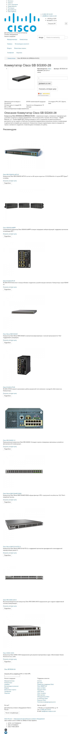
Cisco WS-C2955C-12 (9, 440)
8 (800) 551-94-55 (47, 14)
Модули (9, 48)
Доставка (39, 682)
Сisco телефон (41, 693)
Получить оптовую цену (10, 180)
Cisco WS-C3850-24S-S (9, 600)
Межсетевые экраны (20, 48)
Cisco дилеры (41, 695)
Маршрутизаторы (12, 39)
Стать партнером (13, 4)
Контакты (10, 1)
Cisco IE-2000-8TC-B (9, 281)
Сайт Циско (40, 691)
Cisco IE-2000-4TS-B (9, 387)
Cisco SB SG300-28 (9, 669)
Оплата (39, 681)
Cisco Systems (12, 11)
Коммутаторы (24, 39)
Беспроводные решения (22, 44)
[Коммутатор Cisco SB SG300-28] (21, 78)
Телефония (10, 52)
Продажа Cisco (41, 689)
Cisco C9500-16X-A (8, 653)
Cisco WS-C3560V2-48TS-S (11, 174)
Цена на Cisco (41, 688)
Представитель (12, 6)
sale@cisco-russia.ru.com (49, 16)
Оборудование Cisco (43, 696)
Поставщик (11, 8)
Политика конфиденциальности (46, 702)
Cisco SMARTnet (42, 686)
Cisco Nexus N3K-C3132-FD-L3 (12, 546)
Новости (10, 3)
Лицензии (19, 52)
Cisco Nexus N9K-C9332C (10, 334)
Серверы (9, 44)
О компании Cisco (42, 698)
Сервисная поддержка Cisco (45, 684)
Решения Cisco (41, 700)
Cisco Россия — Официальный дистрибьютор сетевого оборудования (24, 719)
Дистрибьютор (12, 10)
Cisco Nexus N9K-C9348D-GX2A (12, 493)
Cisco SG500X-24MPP (9, 228)
